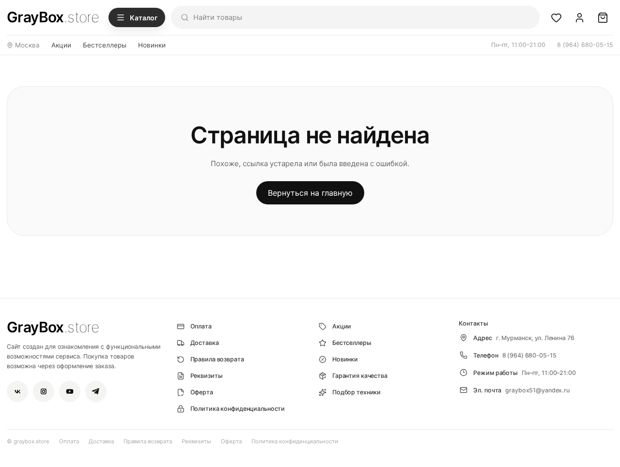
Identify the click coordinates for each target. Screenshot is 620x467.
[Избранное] (556, 17)
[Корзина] (602, 17)
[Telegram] (96, 391)
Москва (27, 45)
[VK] (17, 391)
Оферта (231, 441)
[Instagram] (43, 391)
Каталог (143, 18)
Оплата (69, 441)
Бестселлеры (104, 45)
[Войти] (579, 17)
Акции (61, 45)
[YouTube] (69, 391)
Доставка (101, 441)
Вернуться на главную (310, 193)
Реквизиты (196, 441)
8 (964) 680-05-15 (585, 44)
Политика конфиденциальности (294, 441)
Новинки (152, 45)
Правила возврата (148, 441)
